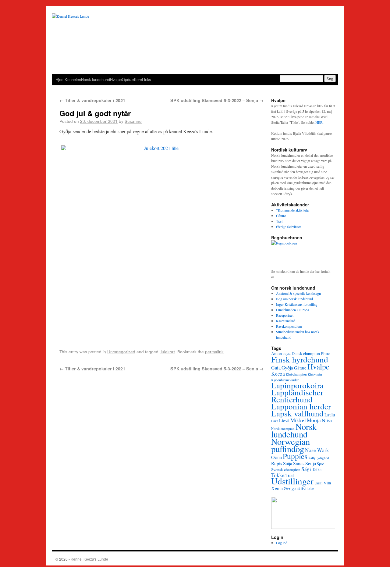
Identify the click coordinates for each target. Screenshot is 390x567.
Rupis (276, 463)
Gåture (281, 215)
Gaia (276, 367)
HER (319, 122)
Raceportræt (284, 315)
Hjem (60, 79)
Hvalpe (116, 79)
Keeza (278, 373)
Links (146, 79)
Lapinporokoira (297, 385)
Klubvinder (315, 374)
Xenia (277, 488)
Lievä (284, 420)
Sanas (298, 463)
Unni (318, 483)
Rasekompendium (289, 326)
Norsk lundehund (95, 79)
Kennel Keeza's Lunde (89, 559)
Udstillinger (292, 481)
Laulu (329, 415)
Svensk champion (285, 469)
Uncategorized (121, 351)
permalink (214, 351)
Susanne (133, 121)
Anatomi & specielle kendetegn (298, 293)
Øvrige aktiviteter (288, 226)
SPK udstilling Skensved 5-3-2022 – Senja (217, 100)
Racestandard (285, 320)
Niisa (327, 420)
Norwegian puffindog (290, 445)
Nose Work (317, 450)
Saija (287, 463)
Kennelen (73, 79)
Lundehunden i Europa (292, 309)
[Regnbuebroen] (303, 254)
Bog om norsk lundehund (294, 298)
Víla (327, 483)
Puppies (295, 456)
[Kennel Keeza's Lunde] (195, 43)
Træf (279, 221)
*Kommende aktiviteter (293, 210)
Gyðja (287, 368)
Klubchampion (296, 374)
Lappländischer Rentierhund (297, 396)
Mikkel (298, 420)
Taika (316, 469)
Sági (306, 468)
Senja (310, 463)
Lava (274, 421)
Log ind (281, 542)
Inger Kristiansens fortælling (296, 304)
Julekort (167, 351)
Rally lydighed (318, 457)
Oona (276, 457)
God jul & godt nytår (95, 113)
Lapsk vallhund (297, 413)
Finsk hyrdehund (299, 359)
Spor (320, 463)
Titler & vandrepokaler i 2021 (92, 100)
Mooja (314, 420)
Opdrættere (132, 79)
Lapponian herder (301, 406)
